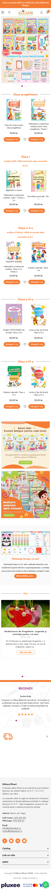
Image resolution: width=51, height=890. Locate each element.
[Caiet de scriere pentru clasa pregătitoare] (14, 109)
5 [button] (29, 86)
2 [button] (22, 86)
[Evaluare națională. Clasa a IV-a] (14, 376)
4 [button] (27, 86)
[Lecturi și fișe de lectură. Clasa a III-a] (38, 314)
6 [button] (31, 86)
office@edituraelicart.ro (11, 828)
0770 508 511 (18, 820)
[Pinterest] (17, 840)
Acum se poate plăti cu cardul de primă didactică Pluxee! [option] (25, 4)
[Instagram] (11, 840)
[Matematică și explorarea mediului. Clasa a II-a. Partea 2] (14, 252)
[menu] (2, 12)
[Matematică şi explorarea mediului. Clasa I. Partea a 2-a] (14, 181)
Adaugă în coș (12, 139)
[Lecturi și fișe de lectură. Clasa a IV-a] (38, 376)
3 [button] (24, 86)
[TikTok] (24, 840)
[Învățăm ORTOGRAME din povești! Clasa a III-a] (14, 314)
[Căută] (9, 12)
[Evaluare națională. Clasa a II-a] (38, 252)
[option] (25, 49)
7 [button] (34, 720)
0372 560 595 (20, 817)
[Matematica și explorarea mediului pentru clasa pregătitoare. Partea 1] (38, 109)
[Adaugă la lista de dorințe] (24, 139)
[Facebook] (4, 840)
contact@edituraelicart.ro (12, 831)
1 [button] (19, 86)
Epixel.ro (34, 878)
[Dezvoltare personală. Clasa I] (38, 181)
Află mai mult (25, 652)
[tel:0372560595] (13, 817)
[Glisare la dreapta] (47, 736)
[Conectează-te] (41, 12)
